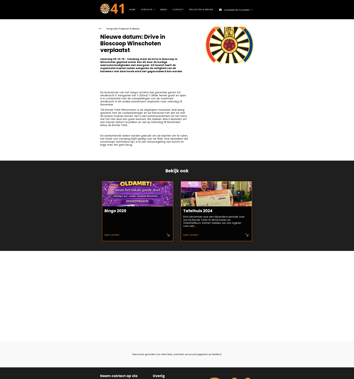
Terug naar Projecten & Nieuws (123, 28)
